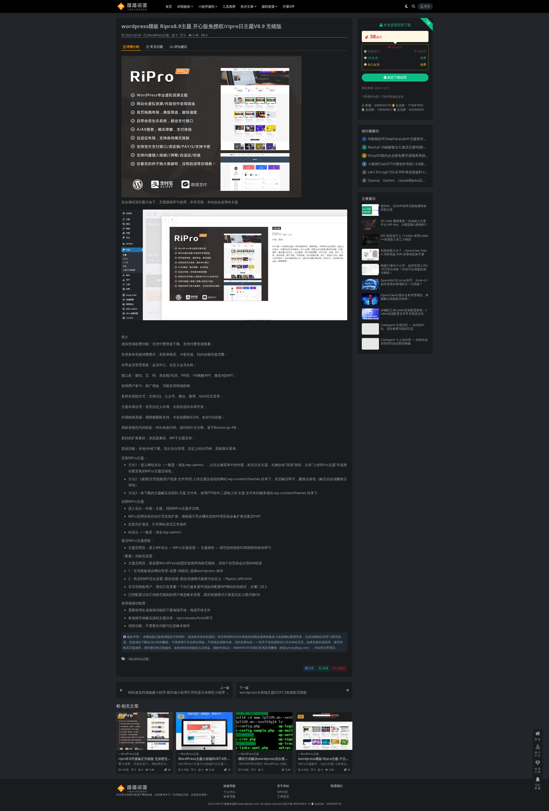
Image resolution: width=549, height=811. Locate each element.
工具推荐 (229, 6)
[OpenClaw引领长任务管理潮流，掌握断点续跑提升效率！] (370, 299)
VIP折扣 (397, 47)
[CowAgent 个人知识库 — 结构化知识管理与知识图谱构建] (370, 343)
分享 (311, 668)
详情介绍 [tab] (132, 47)
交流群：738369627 (378, 109)
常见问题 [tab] (156, 47)
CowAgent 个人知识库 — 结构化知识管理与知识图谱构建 (404, 341)
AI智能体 (183, 6)
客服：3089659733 (377, 105)
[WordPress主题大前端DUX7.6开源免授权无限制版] (204, 731)
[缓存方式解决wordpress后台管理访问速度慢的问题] (264, 731)
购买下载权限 (397, 77)
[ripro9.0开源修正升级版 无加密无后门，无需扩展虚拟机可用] (144, 731)
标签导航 (229, 796)
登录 (427, 6)
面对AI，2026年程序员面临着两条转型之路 (404, 207)
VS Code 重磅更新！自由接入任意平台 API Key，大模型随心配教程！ (404, 223)
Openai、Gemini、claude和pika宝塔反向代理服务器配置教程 (416, 180)
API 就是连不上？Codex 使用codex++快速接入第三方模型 (404, 237)
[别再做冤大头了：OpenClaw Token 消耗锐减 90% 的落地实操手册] (370, 254)
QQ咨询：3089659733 (327, 804)
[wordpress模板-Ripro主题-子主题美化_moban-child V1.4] (324, 731)
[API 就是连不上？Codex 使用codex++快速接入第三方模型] (370, 239)
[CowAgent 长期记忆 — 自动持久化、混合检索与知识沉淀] (370, 329)
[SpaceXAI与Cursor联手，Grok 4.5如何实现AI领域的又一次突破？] (370, 284)
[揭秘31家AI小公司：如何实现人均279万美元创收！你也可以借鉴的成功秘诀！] (370, 269)
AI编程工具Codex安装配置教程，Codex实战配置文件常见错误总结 (404, 312)
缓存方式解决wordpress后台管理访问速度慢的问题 (263, 761)
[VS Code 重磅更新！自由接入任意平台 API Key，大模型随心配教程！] (370, 225)
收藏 (325, 668)
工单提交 (283, 796)
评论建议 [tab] (180, 47)
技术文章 (247, 6)
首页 (169, 6)
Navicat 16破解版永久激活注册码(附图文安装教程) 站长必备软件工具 (420, 147)
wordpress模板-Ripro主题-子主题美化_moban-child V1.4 (323, 761)
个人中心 (229, 792)
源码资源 (268, 6)
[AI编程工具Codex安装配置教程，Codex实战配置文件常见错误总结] (370, 314)
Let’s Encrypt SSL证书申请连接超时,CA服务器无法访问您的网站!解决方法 (424, 172)
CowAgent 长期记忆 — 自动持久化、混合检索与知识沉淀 (403, 327)
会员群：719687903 (409, 105)
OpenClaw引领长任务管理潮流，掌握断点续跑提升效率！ (404, 297)
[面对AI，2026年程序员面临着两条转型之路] (370, 210)
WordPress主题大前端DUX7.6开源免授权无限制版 (204, 761)
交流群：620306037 (410, 109)
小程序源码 (206, 6)
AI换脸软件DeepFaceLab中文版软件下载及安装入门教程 (411, 138)
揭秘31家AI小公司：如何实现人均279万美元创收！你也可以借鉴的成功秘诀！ (404, 269)
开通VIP (289, 6)
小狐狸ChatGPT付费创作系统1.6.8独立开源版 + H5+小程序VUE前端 (419, 164)
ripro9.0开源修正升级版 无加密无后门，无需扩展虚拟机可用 (142, 761)
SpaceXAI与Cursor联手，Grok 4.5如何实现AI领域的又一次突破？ (404, 282)
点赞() (340, 668)
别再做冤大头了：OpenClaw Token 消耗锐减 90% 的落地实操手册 (404, 252)
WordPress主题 (158, 35)
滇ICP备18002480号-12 (297, 804)
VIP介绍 (282, 792)
